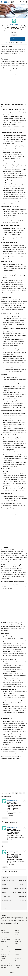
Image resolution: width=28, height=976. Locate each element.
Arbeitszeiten (18, 946)
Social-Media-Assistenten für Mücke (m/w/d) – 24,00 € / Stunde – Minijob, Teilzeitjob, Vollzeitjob (14, 832)
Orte (16, 956)
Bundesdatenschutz (19, 960)
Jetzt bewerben (18, 39)
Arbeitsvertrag (18, 941)
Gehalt (16, 943)
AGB (16, 963)
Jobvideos (3, 941)
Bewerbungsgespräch (6, 951)
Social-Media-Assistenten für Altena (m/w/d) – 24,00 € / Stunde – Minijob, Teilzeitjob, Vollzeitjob (14, 856)
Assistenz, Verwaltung (12, 800)
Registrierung (18, 951)
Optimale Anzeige (5, 954)
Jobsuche (17, 932)
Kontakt (17, 967)
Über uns (17, 954)
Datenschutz (18, 958)
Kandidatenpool (4, 937)
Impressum (17, 965)
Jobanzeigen (4, 934)
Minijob (14, 35)
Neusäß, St (23, 884)
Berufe (16, 934)
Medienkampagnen (5, 946)
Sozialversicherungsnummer (7, 965)
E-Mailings (3, 943)
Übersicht (3, 930)
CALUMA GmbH (14, 24)
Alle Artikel (3, 967)
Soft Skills (3, 958)
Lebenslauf (17, 937)
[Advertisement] (14, 89)
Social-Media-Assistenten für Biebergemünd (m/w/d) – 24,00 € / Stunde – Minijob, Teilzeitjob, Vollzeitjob (14, 806)
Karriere (2, 960)
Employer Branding (5, 939)
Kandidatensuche (5, 932)
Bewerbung (17, 939)
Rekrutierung (4, 956)
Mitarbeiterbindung (5, 963)
